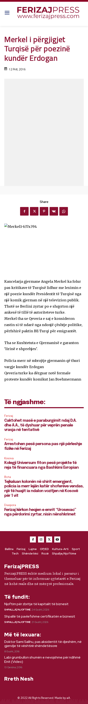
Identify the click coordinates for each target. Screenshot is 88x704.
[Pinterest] (44, 211)
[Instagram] (41, 539)
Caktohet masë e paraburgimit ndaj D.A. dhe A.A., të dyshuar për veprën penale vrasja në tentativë (40, 425)
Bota (7, 477)
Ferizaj (8, 416)
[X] (34, 211)
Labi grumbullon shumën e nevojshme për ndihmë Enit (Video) (42, 659)
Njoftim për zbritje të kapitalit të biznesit (36, 604)
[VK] (54, 211)
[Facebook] (24, 211)
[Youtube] (57, 539)
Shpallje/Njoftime (17, 609)
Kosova (9, 458)
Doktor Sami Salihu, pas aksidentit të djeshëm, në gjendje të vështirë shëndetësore (43, 643)
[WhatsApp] (63, 211)
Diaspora (10, 505)
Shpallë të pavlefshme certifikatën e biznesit (39, 616)
